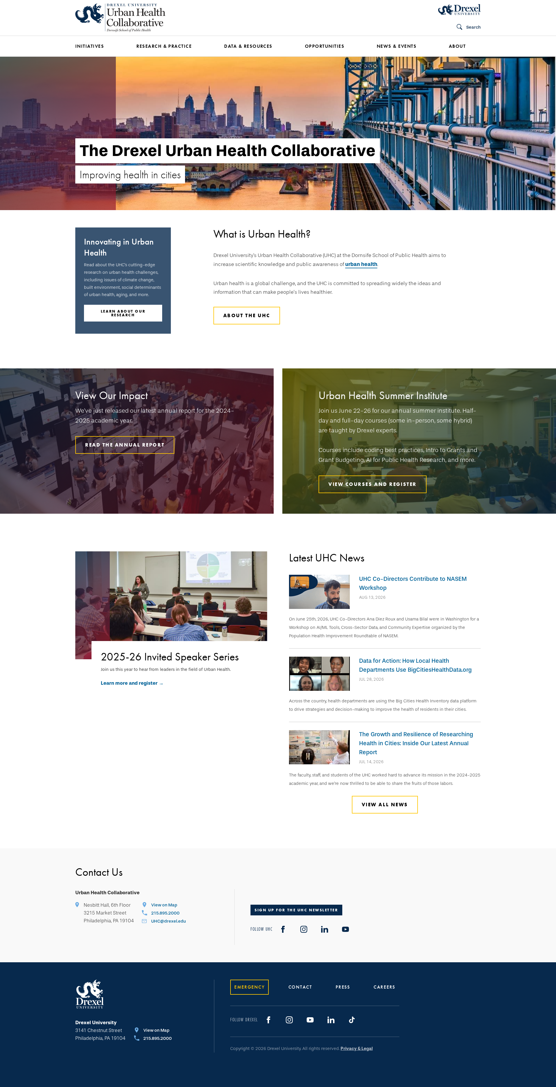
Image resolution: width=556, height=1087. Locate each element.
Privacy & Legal (357, 1048)
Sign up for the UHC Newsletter (296, 910)
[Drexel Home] (459, 9)
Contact (300, 987)
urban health (361, 264)
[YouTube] (345, 929)
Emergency (249, 987)
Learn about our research (123, 313)
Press (343, 987)
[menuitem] (97, 46)
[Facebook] (282, 929)
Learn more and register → (132, 683)
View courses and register (372, 484)
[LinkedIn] (324, 929)
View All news (385, 804)
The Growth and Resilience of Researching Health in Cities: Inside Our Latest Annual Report (416, 743)
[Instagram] (303, 929)
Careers (384, 987)
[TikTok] (351, 1019)
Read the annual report (124, 445)
